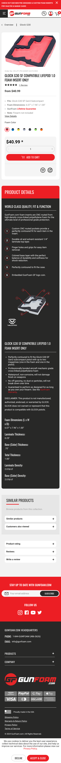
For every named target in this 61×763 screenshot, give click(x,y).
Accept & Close (38, 758)
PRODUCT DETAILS (11, 199)
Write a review (13, 559)
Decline (18, 758)
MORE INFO (7, 336)
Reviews (10, 551)
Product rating (13, 544)
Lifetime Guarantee (26, 109)
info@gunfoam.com (21, 641)
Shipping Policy (12, 717)
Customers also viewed (17, 526)
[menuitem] (45, 13)
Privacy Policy (11, 725)
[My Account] (50, 13)
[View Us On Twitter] (39, 614)
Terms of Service (12, 728)
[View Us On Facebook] (26, 614)
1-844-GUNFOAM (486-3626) (27, 636)
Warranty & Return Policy (16, 721)
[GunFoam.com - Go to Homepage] (19, 13)
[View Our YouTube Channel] (33, 614)
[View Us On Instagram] (20, 614)
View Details (11, 116)
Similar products (14, 519)
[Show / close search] (44, 13)
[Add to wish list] (43, 170)
